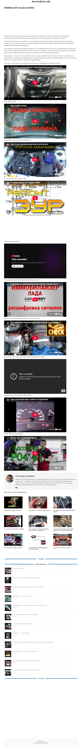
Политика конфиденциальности (41, 742)
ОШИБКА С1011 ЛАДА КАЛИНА (21, 633)
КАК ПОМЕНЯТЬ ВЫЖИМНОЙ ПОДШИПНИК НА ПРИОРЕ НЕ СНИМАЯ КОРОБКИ (33, 642)
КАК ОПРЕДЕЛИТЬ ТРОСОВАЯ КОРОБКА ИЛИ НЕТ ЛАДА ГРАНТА (30, 605)
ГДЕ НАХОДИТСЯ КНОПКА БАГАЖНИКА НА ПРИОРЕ (26, 660)
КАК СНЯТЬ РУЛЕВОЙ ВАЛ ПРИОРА (22, 624)
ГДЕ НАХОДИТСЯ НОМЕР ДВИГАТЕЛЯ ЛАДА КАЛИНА (26, 577)
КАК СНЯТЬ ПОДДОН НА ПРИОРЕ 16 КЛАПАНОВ (25, 614)
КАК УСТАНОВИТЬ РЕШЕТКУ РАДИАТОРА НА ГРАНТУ (26, 670)
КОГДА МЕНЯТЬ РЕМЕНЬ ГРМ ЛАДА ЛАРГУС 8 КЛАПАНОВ (28, 587)
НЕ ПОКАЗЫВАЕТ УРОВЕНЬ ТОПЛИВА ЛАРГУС (25, 651)
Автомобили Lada (41, 1)
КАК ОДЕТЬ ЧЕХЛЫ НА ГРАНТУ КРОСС (23, 596)
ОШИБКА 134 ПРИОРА (18, 568)
